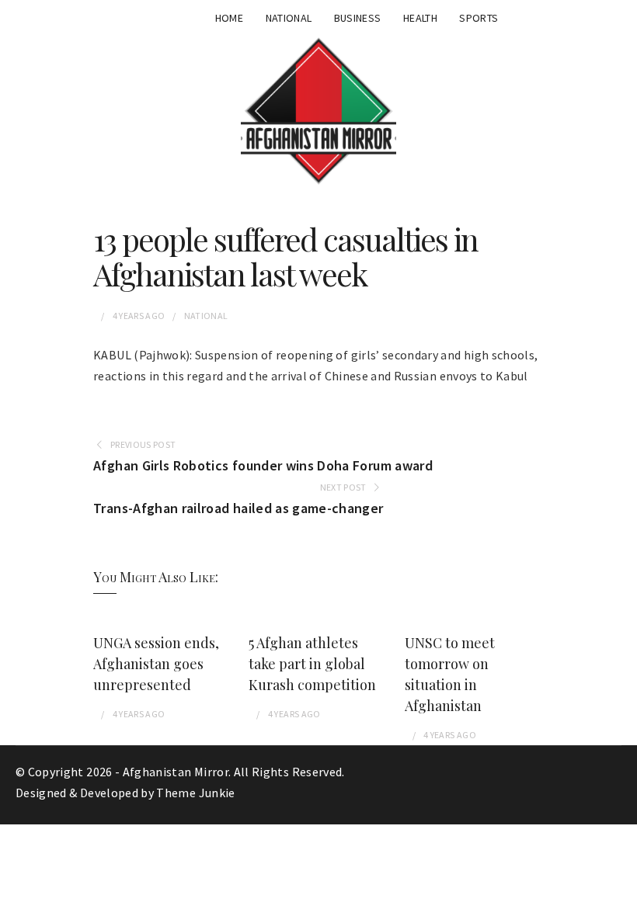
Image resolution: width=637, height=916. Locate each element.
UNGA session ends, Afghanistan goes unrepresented (156, 663)
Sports (478, 18)
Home (229, 18)
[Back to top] (621, 900)
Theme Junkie (195, 792)
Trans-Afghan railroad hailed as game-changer (238, 508)
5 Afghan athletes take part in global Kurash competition (312, 663)
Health (420, 18)
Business (357, 18)
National (289, 18)
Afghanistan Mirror (175, 771)
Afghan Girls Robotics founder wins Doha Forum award (263, 465)
